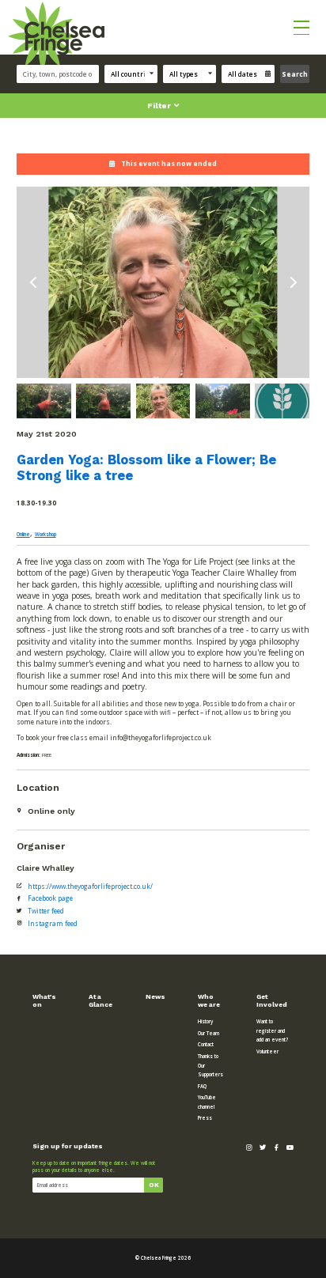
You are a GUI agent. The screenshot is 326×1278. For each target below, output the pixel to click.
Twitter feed (46, 910)
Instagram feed (53, 923)
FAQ (202, 1086)
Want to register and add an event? (272, 1030)
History (205, 1021)
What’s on (44, 1000)
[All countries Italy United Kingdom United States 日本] (133, 74)
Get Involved (271, 1000)
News (155, 996)
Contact (206, 1044)
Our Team (208, 1033)
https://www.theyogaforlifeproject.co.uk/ (90, 886)
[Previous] (34, 283)
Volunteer (267, 1051)
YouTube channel (207, 1102)
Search (295, 74)
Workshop (45, 534)
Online (23, 534)
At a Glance (100, 1000)
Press (205, 1117)
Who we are (209, 1000)
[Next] (292, 283)
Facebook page (50, 898)
